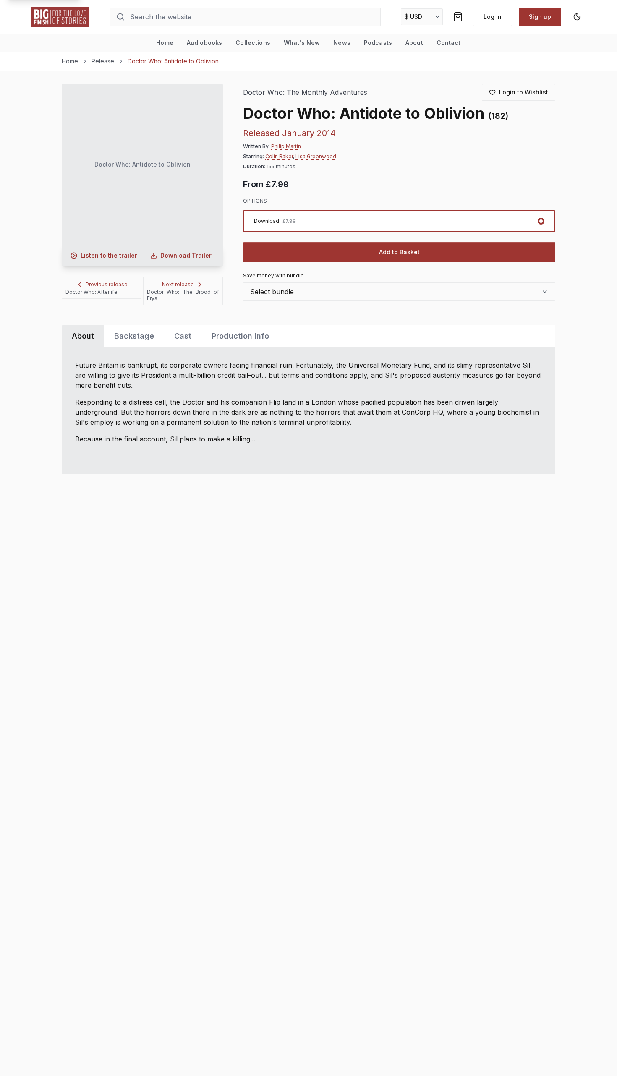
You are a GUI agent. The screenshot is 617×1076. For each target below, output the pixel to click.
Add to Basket (399, 252)
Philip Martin (286, 146)
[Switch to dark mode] (577, 17)
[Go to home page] (60, 17)
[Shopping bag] (458, 16)
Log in (493, 16)
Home (164, 42)
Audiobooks (204, 42)
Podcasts (378, 42)
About (414, 42)
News (341, 42)
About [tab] (83, 336)
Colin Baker (279, 156)
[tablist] (308, 336)
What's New (302, 42)
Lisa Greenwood (315, 156)
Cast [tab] (182, 336)
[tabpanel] (308, 410)
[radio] (399, 221)
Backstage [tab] (134, 336)
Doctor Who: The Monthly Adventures (305, 92)
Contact (449, 42)
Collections (252, 42)
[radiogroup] (399, 221)
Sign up (540, 16)
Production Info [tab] (240, 336)
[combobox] (399, 291)
